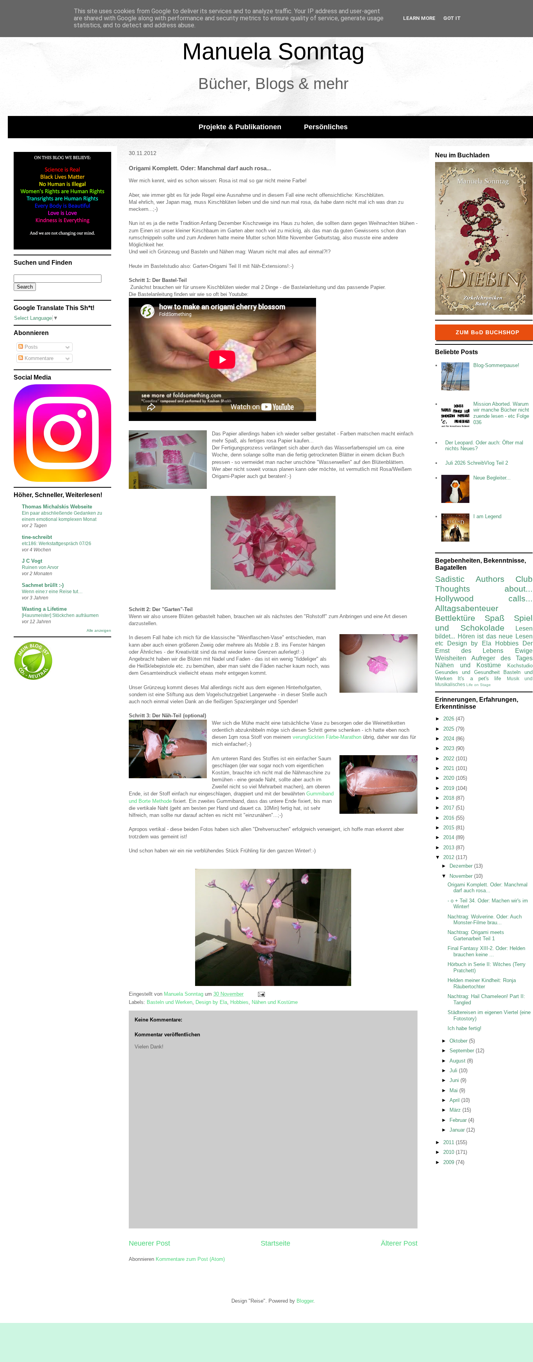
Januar (457, 1130)
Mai (454, 1090)
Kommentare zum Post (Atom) (190, 1259)
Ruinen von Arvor (40, 567)
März (455, 1110)
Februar (458, 1120)
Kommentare (38, 358)
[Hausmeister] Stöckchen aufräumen (60, 615)
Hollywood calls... (484, 598)
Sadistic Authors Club (484, 578)
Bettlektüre (455, 617)
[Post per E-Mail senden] (260, 994)
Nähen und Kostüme (275, 1002)
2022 (449, 758)
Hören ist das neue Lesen (495, 636)
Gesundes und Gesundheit (467, 672)
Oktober (459, 1041)
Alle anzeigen (99, 630)
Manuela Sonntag (273, 51)
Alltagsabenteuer (466, 608)
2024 (449, 739)
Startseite (275, 1243)
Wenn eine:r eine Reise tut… (52, 591)
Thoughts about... (484, 588)
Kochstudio (520, 666)
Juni (454, 1080)
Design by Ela (211, 1002)
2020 (449, 778)
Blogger (305, 1301)
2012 (449, 857)
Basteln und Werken (169, 1002)
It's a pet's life (479, 678)
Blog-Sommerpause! (496, 365)
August (458, 1061)
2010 (449, 1152)
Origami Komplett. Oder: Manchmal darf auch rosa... (488, 888)
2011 (449, 1142)
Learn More (419, 18)
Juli (454, 1070)
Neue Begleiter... (492, 478)
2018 (449, 798)
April (455, 1100)
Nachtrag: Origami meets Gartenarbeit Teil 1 (476, 935)
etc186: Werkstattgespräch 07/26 (56, 543)
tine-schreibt (37, 537)
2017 (449, 808)
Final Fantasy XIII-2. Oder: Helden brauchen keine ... (486, 951)
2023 (449, 748)
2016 (449, 818)
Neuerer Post (149, 1243)
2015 (449, 828)
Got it (452, 18)
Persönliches (326, 127)
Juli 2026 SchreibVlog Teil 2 (476, 463)
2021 (449, 768)
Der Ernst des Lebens (484, 647)
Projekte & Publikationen (240, 127)
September (462, 1051)
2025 (449, 729)
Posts (30, 347)
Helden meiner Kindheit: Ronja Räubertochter (482, 983)
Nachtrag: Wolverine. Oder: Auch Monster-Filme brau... (485, 920)
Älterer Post (399, 1243)
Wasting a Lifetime (44, 609)
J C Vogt (32, 561)
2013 (449, 847)
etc (439, 643)
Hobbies (239, 1002)
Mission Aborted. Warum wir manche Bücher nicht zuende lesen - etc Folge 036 (501, 413)
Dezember (461, 866)
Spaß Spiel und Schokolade (484, 622)
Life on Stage (478, 685)
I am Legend (487, 516)
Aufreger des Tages (502, 658)
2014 (449, 837)
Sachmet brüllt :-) (43, 585)
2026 (449, 719)
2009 (449, 1162)
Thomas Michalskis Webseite (57, 507)
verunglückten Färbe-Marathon (327, 737)
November (461, 876)
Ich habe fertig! (464, 1028)
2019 (449, 788)
